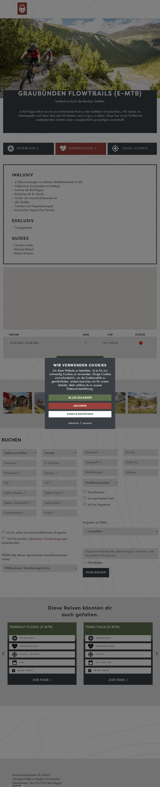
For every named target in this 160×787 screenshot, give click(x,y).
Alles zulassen (80, 397)
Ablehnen (80, 406)
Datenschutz (73, 423)
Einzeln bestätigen (80, 414)
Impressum (87, 423)
